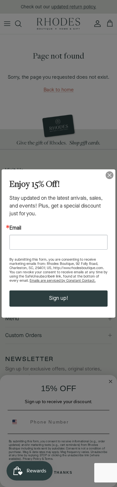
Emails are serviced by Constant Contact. (63, 280)
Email (15, 228)
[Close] (109, 175)
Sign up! (58, 298)
